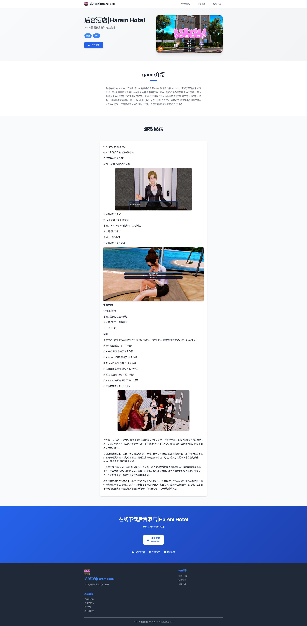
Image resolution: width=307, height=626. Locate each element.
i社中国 (87, 607)
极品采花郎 (89, 599)
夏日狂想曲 (89, 611)
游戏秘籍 (201, 4)
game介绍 (185, 4)
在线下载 (217, 4)
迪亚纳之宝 (89, 603)
